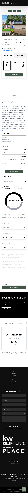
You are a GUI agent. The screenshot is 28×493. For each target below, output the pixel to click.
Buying (14, 375)
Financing (14, 379)
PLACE (15, 476)
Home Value (14, 381)
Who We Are (14, 383)
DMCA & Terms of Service (15, 491)
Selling (14, 377)
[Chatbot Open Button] (24, 489)
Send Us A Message (14, 426)
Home (14, 371)
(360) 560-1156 (14, 463)
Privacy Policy (5, 491)
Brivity (13, 489)
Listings (14, 373)
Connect (14, 386)
